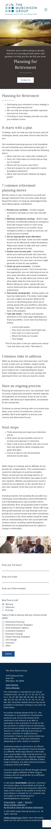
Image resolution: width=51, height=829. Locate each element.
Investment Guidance (15, 631)
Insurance (10, 643)
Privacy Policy (9, 802)
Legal (20, 802)
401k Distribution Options (17, 628)
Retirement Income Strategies (19, 625)
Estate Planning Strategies (18, 637)
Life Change (11, 640)
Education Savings (14, 634)
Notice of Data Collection (14, 805)
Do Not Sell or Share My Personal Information (23, 807)
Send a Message (12, 688)
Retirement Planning (15, 622)
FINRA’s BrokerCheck (13, 818)
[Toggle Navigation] (45, 10)
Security (28, 802)
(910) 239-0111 (12, 685)
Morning (9, 604)
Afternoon (10, 607)
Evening (9, 610)
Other (8, 646)
